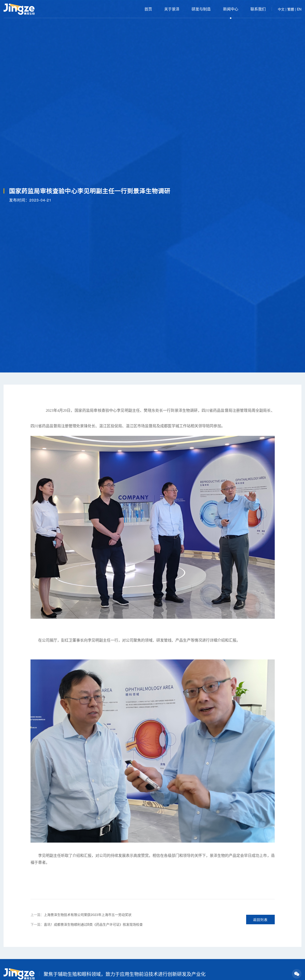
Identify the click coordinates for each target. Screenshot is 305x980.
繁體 (290, 9)
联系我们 (258, 9)
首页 (148, 9)
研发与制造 (201, 9)
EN (299, 9)
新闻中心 (230, 9)
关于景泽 (171, 9)
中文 (281, 9)
